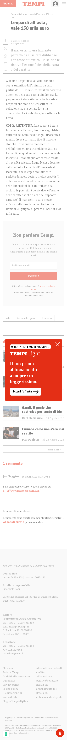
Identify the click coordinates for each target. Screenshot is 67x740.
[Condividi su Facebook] (5, 41)
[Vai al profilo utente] (55, 3)
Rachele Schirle (32, 418)
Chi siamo (8, 668)
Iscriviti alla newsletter (16, 676)
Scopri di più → (54, 450)
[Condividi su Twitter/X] (5, 48)
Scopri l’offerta (22, 391)
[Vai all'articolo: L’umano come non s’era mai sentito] (11, 434)
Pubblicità (9, 680)
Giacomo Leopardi (26, 318)
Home (13, 14)
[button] (5, 70)
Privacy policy (11, 684)
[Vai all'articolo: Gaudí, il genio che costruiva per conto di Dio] (11, 413)
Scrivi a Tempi (11, 672)
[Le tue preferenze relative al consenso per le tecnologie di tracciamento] (6, 734)
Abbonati (8, 3)
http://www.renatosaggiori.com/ (22, 490)
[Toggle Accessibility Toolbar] (59, 733)
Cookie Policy (10, 689)
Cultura (22, 14)
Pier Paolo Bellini (33, 439)
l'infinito (47, 318)
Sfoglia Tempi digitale (16, 701)
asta (7, 318)
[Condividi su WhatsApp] (5, 56)
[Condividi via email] (5, 64)
